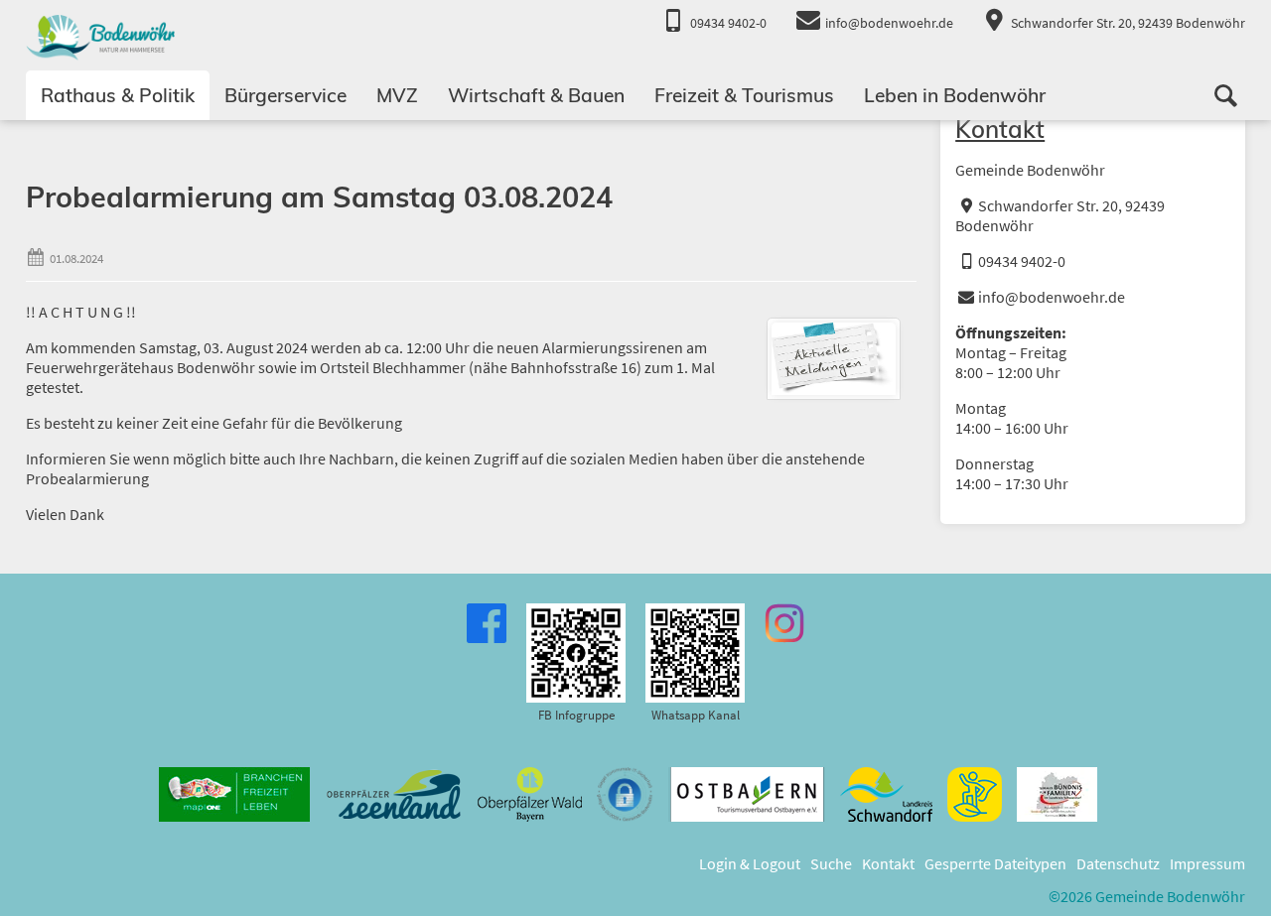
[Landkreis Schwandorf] (886, 794)
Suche (831, 863)
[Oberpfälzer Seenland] (394, 794)
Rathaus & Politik (118, 95)
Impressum (1207, 863)
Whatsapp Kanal (695, 714)
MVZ (397, 95)
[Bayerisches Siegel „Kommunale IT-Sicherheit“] (625, 794)
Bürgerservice (285, 95)
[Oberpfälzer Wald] (530, 794)
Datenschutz (1118, 863)
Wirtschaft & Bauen (536, 95)
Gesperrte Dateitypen (995, 863)
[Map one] (234, 794)
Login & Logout (749, 863)
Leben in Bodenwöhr (955, 95)
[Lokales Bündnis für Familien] (1057, 794)
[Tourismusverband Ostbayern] (746, 794)
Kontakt (1000, 129)
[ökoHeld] (974, 794)
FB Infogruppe (576, 714)
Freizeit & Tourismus (744, 95)
